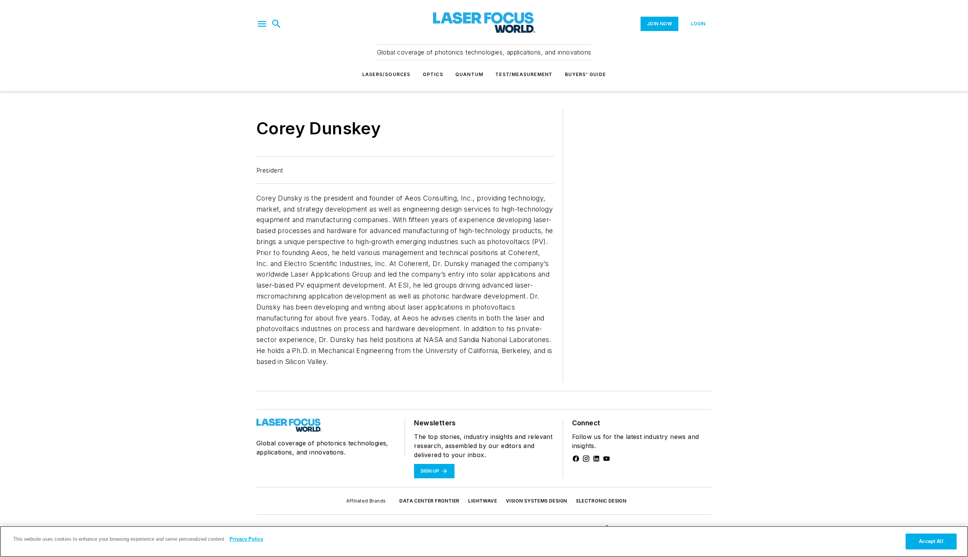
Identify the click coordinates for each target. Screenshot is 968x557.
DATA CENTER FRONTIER (429, 501)
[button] (262, 24)
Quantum (469, 74)
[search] (276, 24)
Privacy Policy (246, 539)
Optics (433, 74)
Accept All (931, 541)
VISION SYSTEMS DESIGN (536, 501)
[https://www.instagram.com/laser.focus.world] (586, 458)
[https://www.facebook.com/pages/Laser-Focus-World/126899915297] (576, 458)
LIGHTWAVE (482, 501)
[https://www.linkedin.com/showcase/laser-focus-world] (596, 458)
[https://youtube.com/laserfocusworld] (606, 458)
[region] (484, 541)
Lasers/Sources (386, 74)
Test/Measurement (523, 74)
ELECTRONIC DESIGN (601, 501)
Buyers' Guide (585, 74)
